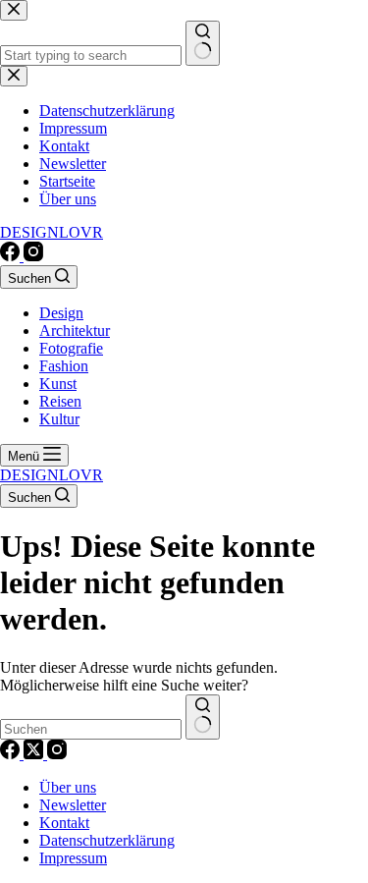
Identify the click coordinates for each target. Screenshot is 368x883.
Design (61, 312)
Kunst (58, 383)
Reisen (60, 401)
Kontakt (64, 822)
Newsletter (72, 805)
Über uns (67, 787)
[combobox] (91, 729)
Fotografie (71, 348)
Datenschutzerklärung (107, 840)
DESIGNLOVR (51, 232)
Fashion (63, 366)
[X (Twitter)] (35, 753)
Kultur (59, 419)
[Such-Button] (202, 717)
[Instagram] (33, 256)
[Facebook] (12, 256)
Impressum (73, 858)
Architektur (74, 330)
